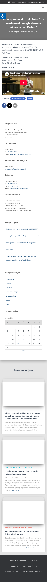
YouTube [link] (6, 2)
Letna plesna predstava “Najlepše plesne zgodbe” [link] (23, 236)
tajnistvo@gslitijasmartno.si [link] (19, 188)
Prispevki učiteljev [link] (18, 98)
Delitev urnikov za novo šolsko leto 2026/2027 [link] (22, 229)
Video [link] (30, 98)
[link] (3, 16)
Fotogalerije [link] (15, 566)
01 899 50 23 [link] (12, 152)
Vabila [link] (8, 300)
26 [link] (18, 343)
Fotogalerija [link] (10, 279)
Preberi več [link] (15, 490)
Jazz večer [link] (10, 249)
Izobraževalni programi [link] (18, 561)
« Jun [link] (23, 351)
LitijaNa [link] (8, 283)
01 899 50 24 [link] (13, 186)
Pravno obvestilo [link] (22, 2)
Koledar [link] (34, 561)
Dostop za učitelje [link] (30, 566)
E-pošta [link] (13, 2)
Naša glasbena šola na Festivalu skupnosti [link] (21, 243)
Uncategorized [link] (11, 296)
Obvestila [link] (9, 287)
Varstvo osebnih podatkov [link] (36, 2)
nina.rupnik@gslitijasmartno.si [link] (15, 169)
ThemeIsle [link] (28, 577)
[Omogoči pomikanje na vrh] (42, 577)
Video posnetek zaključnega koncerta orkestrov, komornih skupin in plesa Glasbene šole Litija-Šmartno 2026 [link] (22, 416)
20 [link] (23, 339)
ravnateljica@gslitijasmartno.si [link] (20, 154)
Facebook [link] (3, 2)
